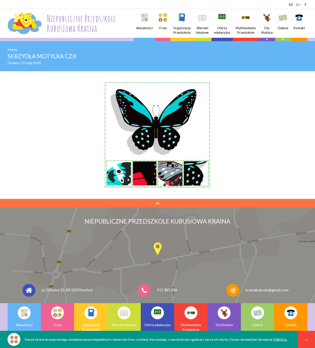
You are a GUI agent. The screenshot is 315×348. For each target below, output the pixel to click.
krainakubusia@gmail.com (266, 289)
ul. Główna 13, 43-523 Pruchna (66, 289)
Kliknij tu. (280, 339)
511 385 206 (167, 289)
